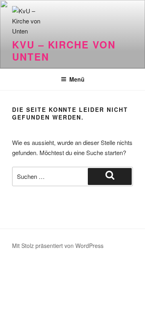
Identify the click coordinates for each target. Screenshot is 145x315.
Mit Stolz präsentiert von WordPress (58, 246)
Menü (77, 79)
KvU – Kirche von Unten (64, 50)
